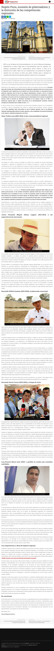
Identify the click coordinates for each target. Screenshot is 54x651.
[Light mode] (50, 2)
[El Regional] (11, 2)
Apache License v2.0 (33, 645)
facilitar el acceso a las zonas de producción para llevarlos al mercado (19, 558)
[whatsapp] (7, 17)
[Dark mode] (52, 2)
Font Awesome (4, 646)
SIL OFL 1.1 (17, 646)
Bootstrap (3, 645)
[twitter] (10, 17)
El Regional (27, 643)
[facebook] (2, 17)
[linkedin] (5, 17)
